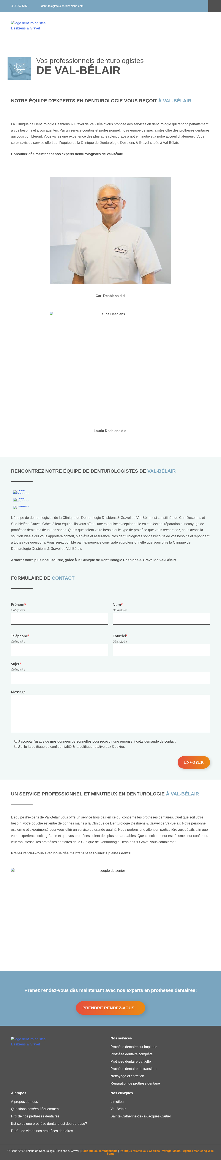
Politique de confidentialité (99, 1150)
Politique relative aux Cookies (140, 1150)
